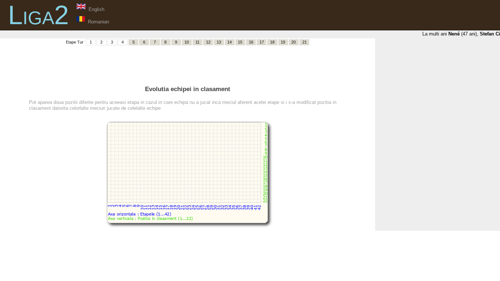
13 (219, 42)
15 (240, 42)
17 (262, 42)
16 (251, 42)
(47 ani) (461, 34)
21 (304, 42)
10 (186, 42)
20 (293, 42)
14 (229, 42)
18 (272, 42)
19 (283, 42)
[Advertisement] (187, 62)
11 (197, 42)
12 (208, 42)
